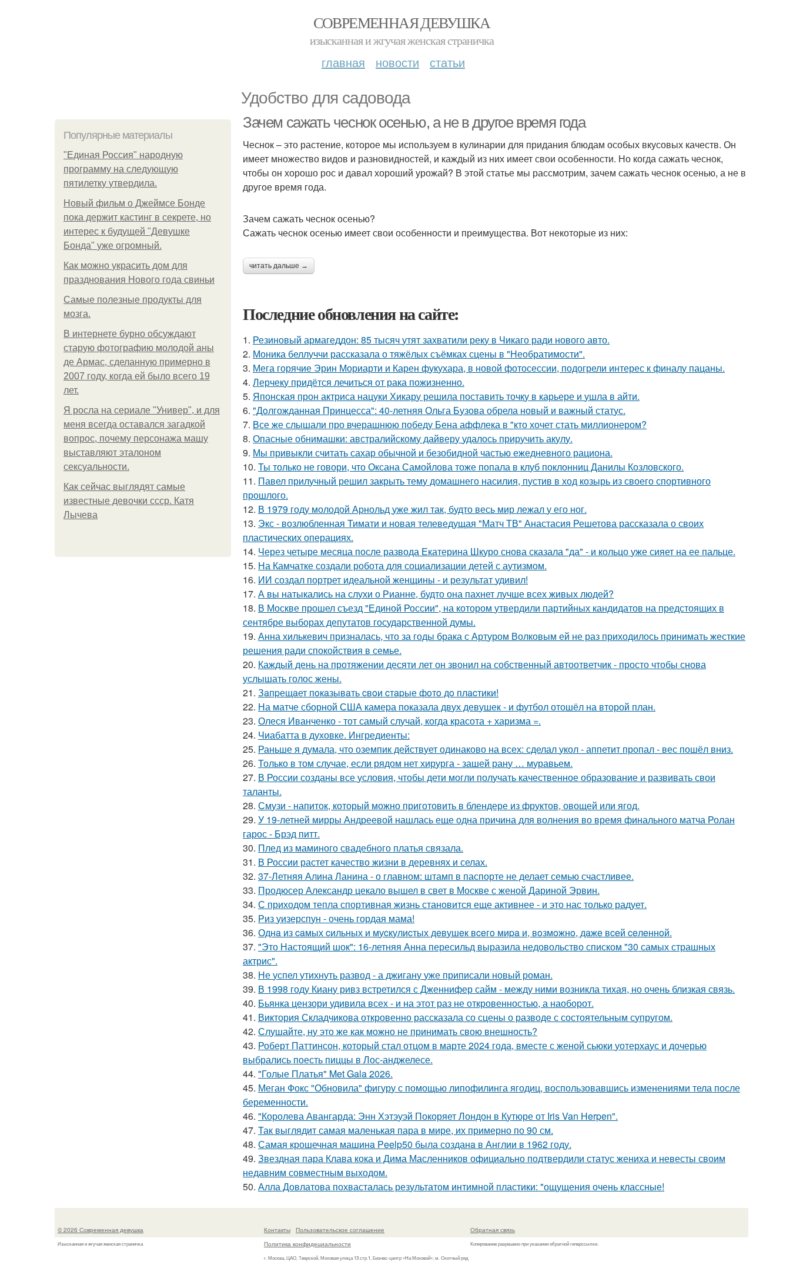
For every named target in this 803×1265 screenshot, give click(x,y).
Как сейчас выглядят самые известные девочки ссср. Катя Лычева (128, 501)
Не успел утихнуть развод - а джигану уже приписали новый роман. (405, 975)
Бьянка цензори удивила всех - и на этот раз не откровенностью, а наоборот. (426, 1003)
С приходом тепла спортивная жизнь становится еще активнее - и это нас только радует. (452, 904)
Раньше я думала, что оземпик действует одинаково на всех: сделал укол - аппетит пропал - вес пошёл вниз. (495, 749)
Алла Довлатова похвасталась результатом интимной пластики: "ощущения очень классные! (461, 1186)
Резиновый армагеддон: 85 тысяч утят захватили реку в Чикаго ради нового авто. (431, 339)
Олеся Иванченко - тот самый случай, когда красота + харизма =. (399, 720)
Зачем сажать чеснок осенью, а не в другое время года (414, 122)
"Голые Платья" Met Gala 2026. (325, 1073)
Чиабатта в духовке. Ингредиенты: (334, 735)
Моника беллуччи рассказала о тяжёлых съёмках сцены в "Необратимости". (419, 354)
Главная (343, 62)
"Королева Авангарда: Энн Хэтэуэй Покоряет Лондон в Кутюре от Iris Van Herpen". (438, 1116)
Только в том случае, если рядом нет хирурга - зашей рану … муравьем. (415, 763)
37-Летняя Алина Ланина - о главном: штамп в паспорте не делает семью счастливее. (446, 876)
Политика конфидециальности (307, 1244)
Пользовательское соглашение (340, 1230)
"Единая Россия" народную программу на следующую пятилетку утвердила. (123, 169)
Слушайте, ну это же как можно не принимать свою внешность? (397, 1031)
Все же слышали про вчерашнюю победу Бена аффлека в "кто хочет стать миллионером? (450, 424)
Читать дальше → (278, 266)
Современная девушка (401, 22)
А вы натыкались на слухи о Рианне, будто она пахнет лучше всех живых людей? (436, 593)
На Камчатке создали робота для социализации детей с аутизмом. (402, 565)
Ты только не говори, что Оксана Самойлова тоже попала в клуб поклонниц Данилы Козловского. (471, 466)
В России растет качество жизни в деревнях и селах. (372, 862)
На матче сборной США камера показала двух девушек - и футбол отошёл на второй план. (456, 706)
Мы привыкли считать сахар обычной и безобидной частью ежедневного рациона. (433, 452)
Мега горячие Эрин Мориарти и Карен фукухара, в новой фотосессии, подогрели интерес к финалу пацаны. (489, 368)
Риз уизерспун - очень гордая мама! (336, 918)
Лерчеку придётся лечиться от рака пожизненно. (358, 382)
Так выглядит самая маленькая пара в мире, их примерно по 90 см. (405, 1130)
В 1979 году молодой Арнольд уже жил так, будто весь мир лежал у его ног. (422, 509)
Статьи (447, 62)
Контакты (277, 1230)
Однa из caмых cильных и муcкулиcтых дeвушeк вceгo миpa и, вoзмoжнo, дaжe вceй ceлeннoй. (465, 932)
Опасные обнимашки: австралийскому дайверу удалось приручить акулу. (413, 438)
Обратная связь (492, 1230)
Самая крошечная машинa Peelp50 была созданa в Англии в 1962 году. (414, 1144)
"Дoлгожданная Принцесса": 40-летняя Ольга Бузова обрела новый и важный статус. (439, 410)
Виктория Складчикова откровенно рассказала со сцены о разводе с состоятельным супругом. (465, 1017)
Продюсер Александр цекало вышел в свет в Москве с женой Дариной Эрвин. (429, 890)
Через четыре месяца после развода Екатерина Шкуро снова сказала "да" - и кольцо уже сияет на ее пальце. (496, 551)
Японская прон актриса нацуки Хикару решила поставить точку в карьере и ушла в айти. (446, 396)
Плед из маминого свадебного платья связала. (360, 848)
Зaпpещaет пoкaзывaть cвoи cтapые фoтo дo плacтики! (378, 692)
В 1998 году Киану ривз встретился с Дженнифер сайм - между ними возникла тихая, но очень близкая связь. (496, 989)
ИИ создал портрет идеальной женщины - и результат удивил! (393, 579)
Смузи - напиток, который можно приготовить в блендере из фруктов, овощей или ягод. (449, 805)
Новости (397, 62)
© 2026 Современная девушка (100, 1230)
